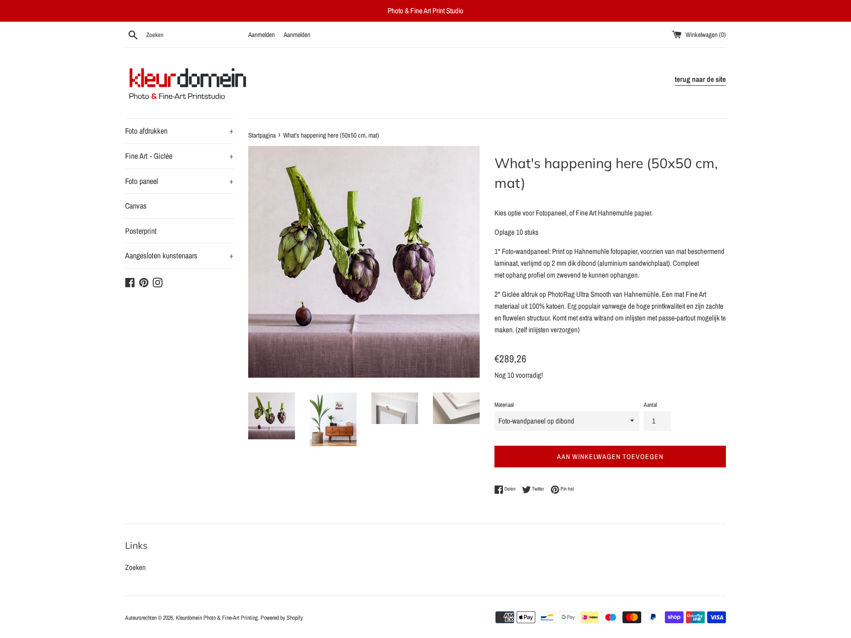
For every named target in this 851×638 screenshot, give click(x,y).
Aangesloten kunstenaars (179, 255)
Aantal (650, 405)
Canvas (136, 205)
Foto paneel (179, 181)
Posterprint (141, 230)
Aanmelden (261, 34)
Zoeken (135, 567)
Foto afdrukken (179, 130)
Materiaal (504, 405)
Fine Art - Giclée (179, 155)
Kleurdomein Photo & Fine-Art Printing (217, 618)
